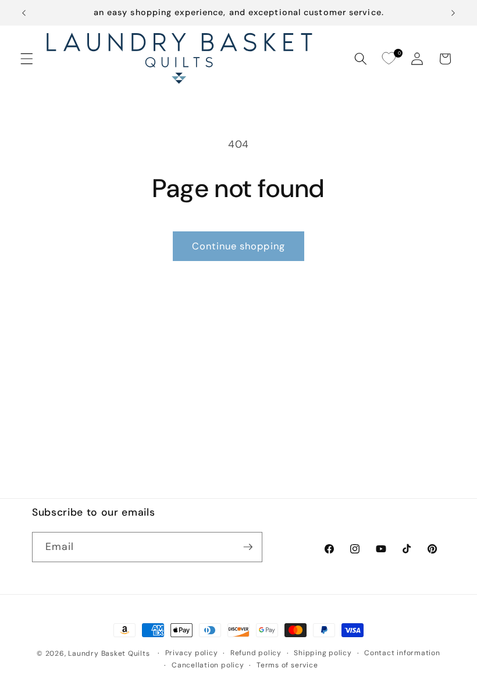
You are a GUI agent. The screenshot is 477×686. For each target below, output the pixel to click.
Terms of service (287, 665)
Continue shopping (238, 246)
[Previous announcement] (24, 13)
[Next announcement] (453, 13)
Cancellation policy (208, 665)
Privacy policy (191, 653)
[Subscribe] (248, 547)
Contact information (402, 653)
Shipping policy (323, 653)
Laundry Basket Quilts (108, 653)
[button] (27, 59)
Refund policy (256, 653)
